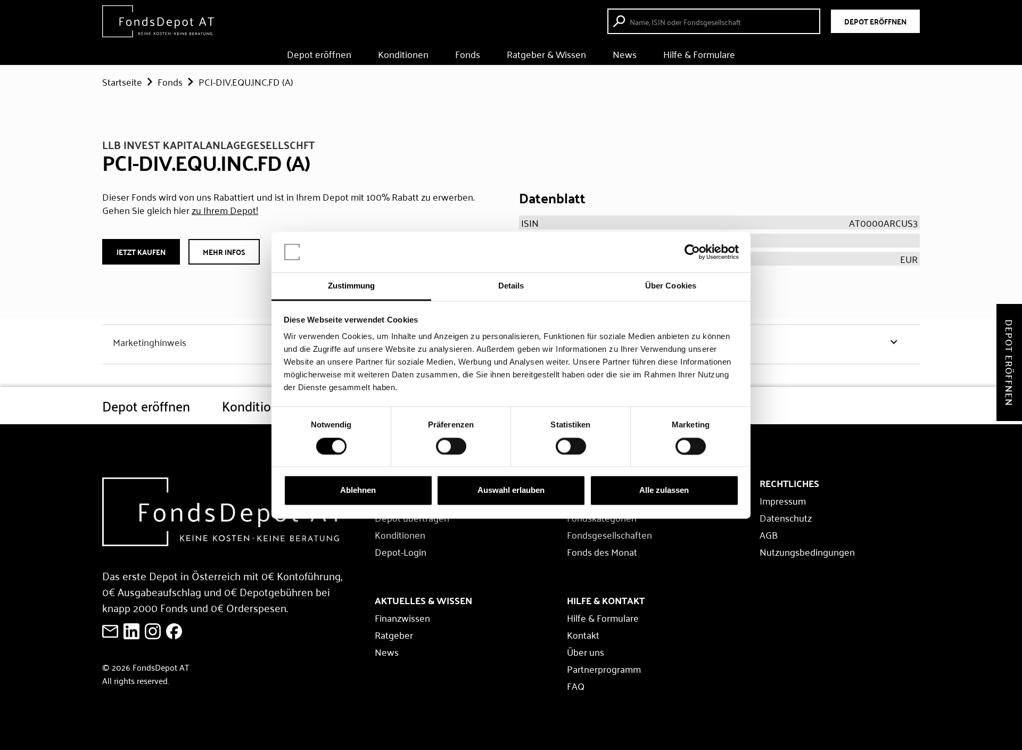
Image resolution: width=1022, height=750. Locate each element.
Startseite (122, 81)
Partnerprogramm (604, 668)
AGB (769, 534)
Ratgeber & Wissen (546, 54)
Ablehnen (358, 490)
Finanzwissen (402, 617)
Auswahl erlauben (511, 490)
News (625, 54)
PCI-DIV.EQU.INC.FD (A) (246, 81)
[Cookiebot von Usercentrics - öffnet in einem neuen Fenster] (692, 252)
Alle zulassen (664, 490)
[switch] (451, 446)
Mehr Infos (224, 252)
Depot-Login (400, 551)
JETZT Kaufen (141, 252)
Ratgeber (394, 634)
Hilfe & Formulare (699, 54)
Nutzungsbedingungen (807, 551)
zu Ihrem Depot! (225, 209)
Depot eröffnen (319, 54)
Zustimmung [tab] (351, 286)
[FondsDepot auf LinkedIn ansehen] (131, 631)
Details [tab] (511, 286)
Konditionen (403, 54)
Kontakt (583, 634)
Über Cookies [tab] (670, 286)
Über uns (585, 651)
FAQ (575, 685)
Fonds (467, 54)
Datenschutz (786, 517)
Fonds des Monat (602, 551)
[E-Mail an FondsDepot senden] (110, 631)
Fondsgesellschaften (609, 534)
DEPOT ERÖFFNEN (875, 21)
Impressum (783, 500)
